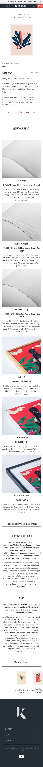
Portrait (37, 102)
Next (26, 14)
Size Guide (34, 73)
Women (13, 104)
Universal (5, 104)
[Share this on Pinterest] (21, 112)
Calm (25, 97)
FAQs (23, 586)
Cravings (31, 97)
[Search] (34, 6)
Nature (21, 102)
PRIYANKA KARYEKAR (10, 64)
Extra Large (14, 100)
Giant (29, 100)
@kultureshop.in (17, 584)
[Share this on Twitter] (8, 112)
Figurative (22, 100)
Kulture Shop (14, 748)
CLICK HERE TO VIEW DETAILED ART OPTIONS (22, 524)
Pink (26, 102)
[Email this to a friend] (33, 112)
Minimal (16, 102)
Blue (20, 97)
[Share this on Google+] (27, 112)
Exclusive (5, 100)
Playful (31, 102)
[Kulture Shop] (21, 6)
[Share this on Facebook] (14, 112)
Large (10, 102)
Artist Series (14, 97)
